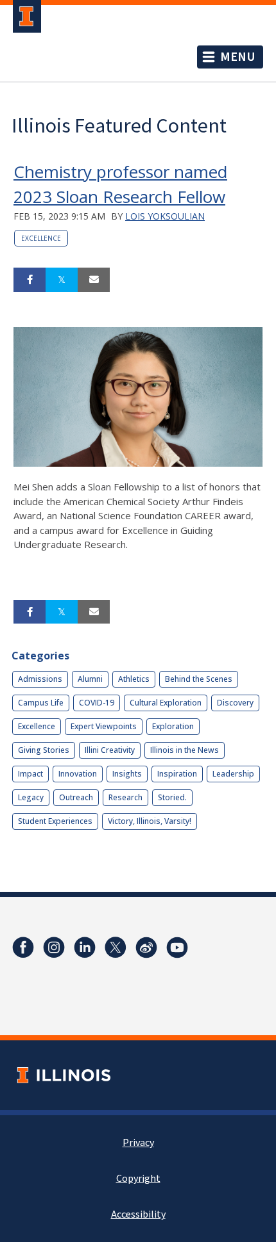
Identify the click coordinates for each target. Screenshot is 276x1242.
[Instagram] (54, 947)
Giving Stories (43, 750)
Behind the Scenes (198, 678)
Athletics (134, 678)
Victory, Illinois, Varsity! (149, 821)
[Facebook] (23, 947)
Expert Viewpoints (104, 726)
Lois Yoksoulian (165, 216)
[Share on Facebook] (29, 280)
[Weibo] (146, 947)
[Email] (94, 280)
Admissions (40, 678)
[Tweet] (62, 280)
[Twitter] (115, 947)
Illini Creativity (110, 750)
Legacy (31, 797)
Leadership (233, 773)
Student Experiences (55, 821)
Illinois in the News (184, 750)
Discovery (235, 702)
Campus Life (41, 702)
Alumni (90, 678)
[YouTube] (177, 947)
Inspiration (177, 773)
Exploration (173, 726)
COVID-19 (96, 702)
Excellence (41, 238)
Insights (127, 773)
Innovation (77, 773)
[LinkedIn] (85, 947)
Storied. (172, 797)
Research (125, 797)
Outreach (76, 797)
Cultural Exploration (166, 702)
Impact (30, 773)
